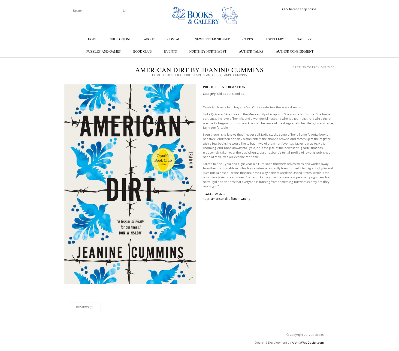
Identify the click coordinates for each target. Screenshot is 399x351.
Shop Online (120, 39)
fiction (235, 198)
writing (245, 198)
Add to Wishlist (215, 194)
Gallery (304, 39)
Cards (247, 39)
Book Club (142, 51)
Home (92, 39)
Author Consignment (295, 51)
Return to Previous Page (315, 67)
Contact (174, 39)
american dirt (220, 198)
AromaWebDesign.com (308, 342)
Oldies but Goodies (178, 75)
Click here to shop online (299, 9)
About (149, 39)
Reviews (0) (84, 307)
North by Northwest (208, 51)
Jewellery (275, 39)
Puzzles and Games (103, 51)
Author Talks (251, 51)
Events (170, 51)
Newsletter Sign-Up (212, 39)
